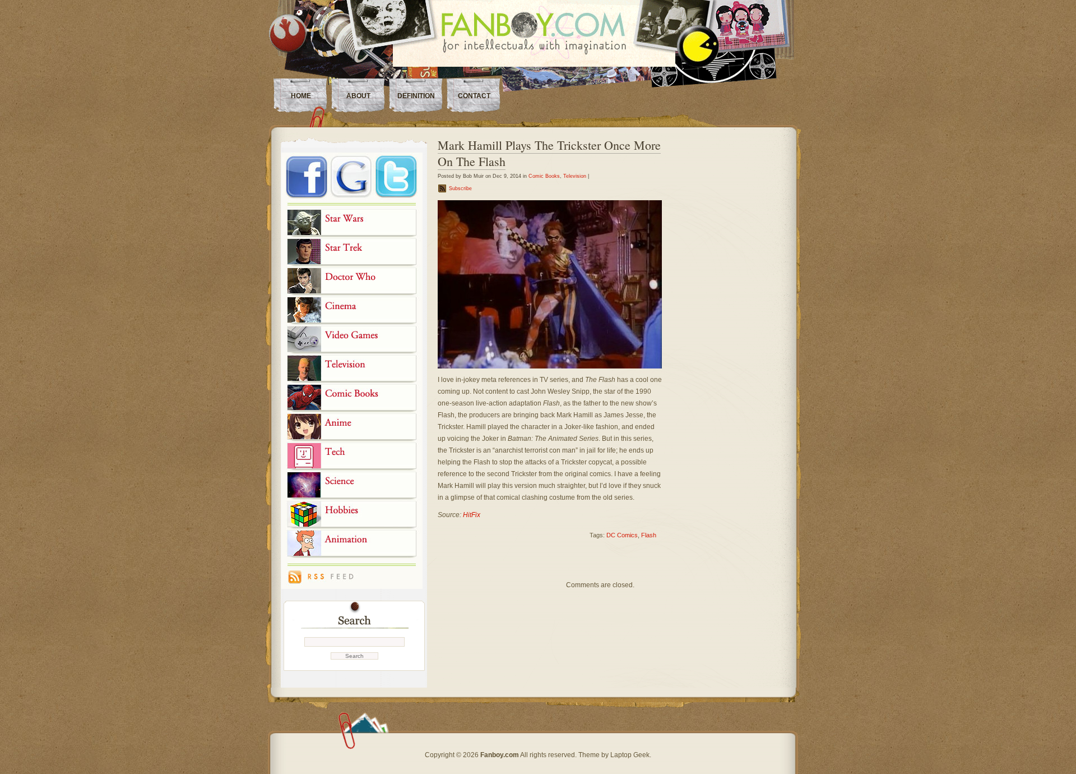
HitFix (471, 515)
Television (574, 176)
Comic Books (544, 176)
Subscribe (460, 188)
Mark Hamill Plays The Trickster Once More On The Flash (549, 153)
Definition (416, 96)
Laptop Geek (630, 755)
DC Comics (622, 535)
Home (301, 96)
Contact (474, 96)
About (358, 96)
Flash (648, 535)
